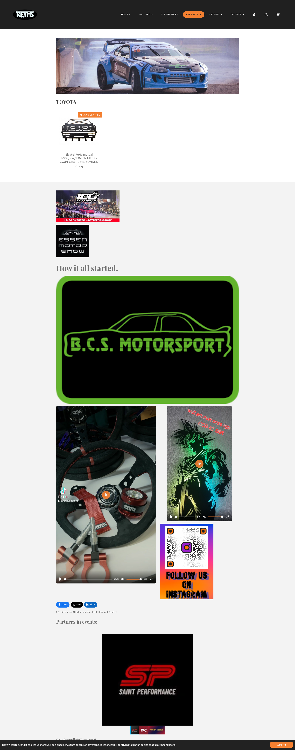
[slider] (88, 579)
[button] (235, 637)
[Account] (254, 14)
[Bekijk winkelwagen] (278, 14)
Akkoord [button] (281, 744)
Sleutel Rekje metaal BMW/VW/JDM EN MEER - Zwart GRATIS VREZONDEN (79, 158)
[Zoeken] (266, 14)
